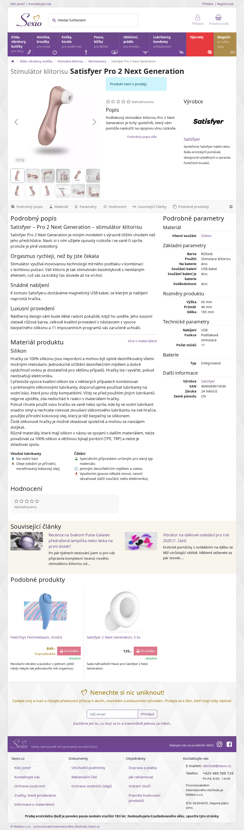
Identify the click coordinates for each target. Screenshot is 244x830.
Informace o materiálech (34, 804)
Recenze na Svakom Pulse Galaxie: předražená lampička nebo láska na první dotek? (81, 540)
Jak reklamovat (141, 777)
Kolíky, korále (71, 42)
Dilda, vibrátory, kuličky (18, 44)
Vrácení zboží (139, 786)
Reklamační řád (84, 777)
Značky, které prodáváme (35, 795)
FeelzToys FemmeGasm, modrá (36, 637)
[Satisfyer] (208, 121)
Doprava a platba (143, 767)
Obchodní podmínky (88, 767)
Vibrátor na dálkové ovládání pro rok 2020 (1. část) (196, 537)
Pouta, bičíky (101, 42)
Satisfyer (192, 139)
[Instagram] (219, 745)
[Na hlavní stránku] (12, 61)
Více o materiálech (142, 341)
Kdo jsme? (17, 4)
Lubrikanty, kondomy (162, 42)
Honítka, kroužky (43, 42)
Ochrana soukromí (29, 786)
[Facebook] (229, 745)
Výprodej (196, 37)
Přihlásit (208, 4)
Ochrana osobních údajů (91, 786)
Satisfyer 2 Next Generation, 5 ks (113, 637)
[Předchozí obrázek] (16, 122)
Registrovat (225, 4)
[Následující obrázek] (94, 122)
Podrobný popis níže (142, 137)
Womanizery (97, 61)
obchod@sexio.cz (217, 765)
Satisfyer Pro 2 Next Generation (133, 61)
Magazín (223, 42)
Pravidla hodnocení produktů (144, 798)
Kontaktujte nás (40, 4)
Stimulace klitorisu (70, 61)
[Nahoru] (231, 206)
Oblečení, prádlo (131, 42)
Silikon (206, 235)
